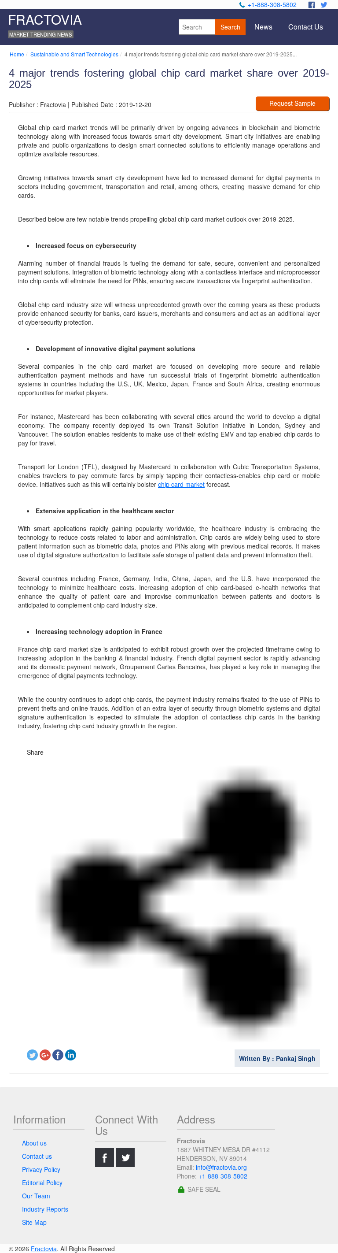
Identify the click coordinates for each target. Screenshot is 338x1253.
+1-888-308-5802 (272, 4)
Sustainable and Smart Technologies (74, 54)
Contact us (37, 1156)
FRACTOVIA (45, 19)
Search (230, 26)
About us (34, 1142)
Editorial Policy (42, 1182)
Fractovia (44, 1248)
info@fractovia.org (221, 1167)
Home (17, 54)
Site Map (34, 1222)
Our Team (36, 1195)
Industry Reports (45, 1209)
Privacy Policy (41, 1169)
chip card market (181, 484)
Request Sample (292, 103)
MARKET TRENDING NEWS (40, 34)
